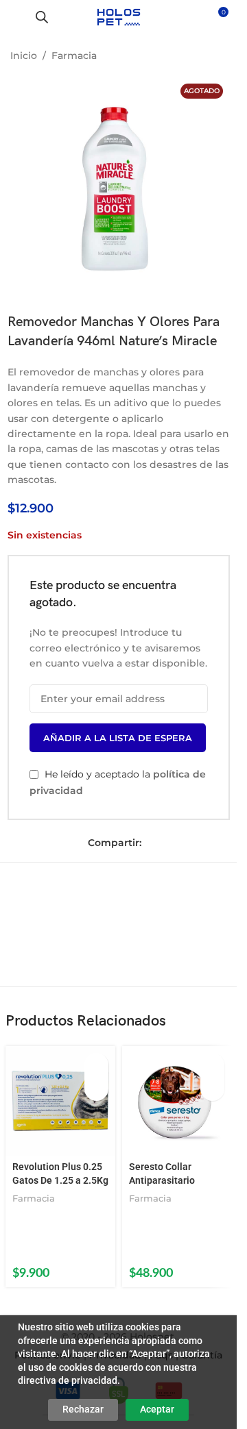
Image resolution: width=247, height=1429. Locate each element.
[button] (96, 1065)
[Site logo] (118, 16)
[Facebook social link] (152, 843)
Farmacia (74, 55)
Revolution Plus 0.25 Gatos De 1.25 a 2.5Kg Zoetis (60, 1180)
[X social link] (171, 843)
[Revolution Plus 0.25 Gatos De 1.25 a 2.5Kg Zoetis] (60, 1101)
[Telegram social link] (210, 843)
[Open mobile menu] (15, 17)
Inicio (23, 55)
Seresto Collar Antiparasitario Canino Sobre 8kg (167, 1180)
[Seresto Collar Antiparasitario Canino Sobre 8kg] (177, 1101)
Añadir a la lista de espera (117, 737)
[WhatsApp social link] (191, 843)
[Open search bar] (42, 17)
